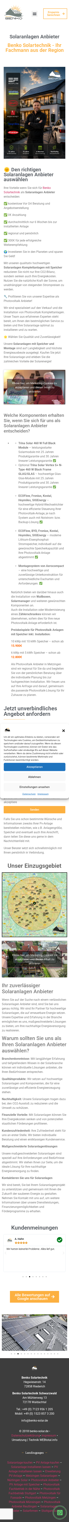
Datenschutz (29, 793)
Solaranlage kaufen (20, 1462)
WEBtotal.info (48, 1440)
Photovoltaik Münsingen (24, 1502)
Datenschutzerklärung (25, 1435)
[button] (63, 730)
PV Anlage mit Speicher (24, 1484)
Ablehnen (34, 777)
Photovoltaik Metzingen (40, 1497)
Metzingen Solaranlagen (41, 1475)
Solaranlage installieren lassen (31, 1467)
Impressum (43, 793)
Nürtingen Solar (17, 1480)
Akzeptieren (34, 767)
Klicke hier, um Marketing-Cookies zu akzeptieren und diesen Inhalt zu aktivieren (34, 387)
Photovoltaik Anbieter (45, 1480)
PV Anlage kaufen (47, 1462)
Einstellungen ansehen (35, 787)
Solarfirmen (30, 1511)
